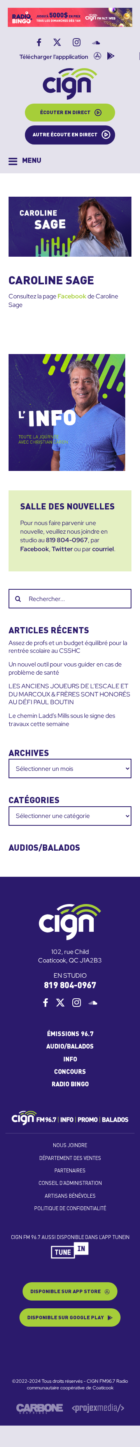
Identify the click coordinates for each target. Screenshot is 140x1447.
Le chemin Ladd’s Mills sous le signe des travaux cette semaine (62, 720)
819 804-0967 (67, 540)
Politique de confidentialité (70, 1208)
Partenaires (70, 1171)
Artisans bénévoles (70, 1196)
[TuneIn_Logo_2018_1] (70, 1245)
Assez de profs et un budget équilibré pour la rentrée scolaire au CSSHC (68, 647)
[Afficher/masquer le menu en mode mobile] (25, 161)
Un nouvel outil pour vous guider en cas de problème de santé (65, 668)
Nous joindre (70, 1145)
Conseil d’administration (70, 1183)
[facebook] (45, 1002)
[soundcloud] (93, 1002)
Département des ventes (70, 1158)
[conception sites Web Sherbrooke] (98, 1407)
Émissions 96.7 (70, 1034)
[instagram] (76, 1002)
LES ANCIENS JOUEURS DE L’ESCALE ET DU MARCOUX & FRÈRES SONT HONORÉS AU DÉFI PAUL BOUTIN (69, 694)
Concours (70, 1072)
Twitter (62, 549)
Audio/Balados (70, 1047)
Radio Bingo (70, 1085)
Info (70, 1060)
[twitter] (60, 1002)
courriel (103, 549)
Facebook (72, 296)
